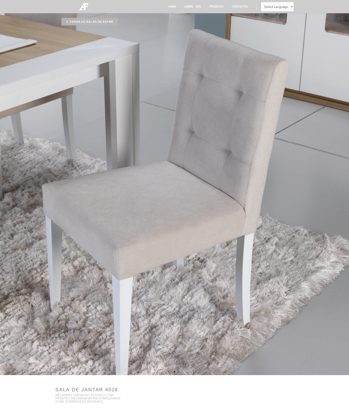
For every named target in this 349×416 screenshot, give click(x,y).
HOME (172, 6)
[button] (89, 22)
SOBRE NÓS (192, 6)
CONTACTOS (240, 6)
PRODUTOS (216, 6)
